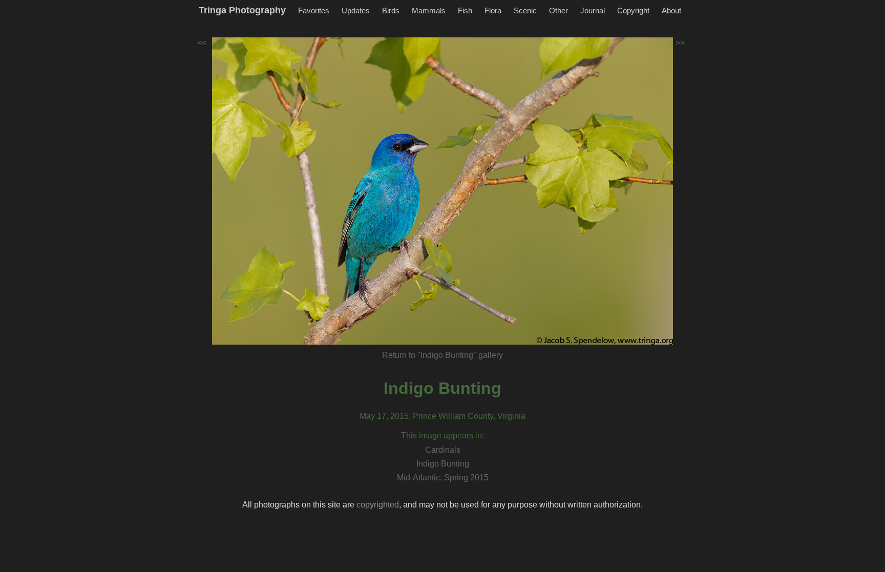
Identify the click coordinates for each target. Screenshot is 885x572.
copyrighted (377, 504)
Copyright (633, 10)
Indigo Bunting (442, 388)
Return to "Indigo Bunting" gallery (442, 355)
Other (558, 10)
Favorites (313, 10)
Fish (465, 10)
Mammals (429, 10)
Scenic (525, 10)
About (671, 10)
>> (680, 42)
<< (201, 42)
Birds (390, 10)
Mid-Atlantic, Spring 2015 (443, 477)
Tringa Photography (242, 10)
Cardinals (442, 450)
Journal (592, 10)
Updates (356, 10)
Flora (492, 10)
